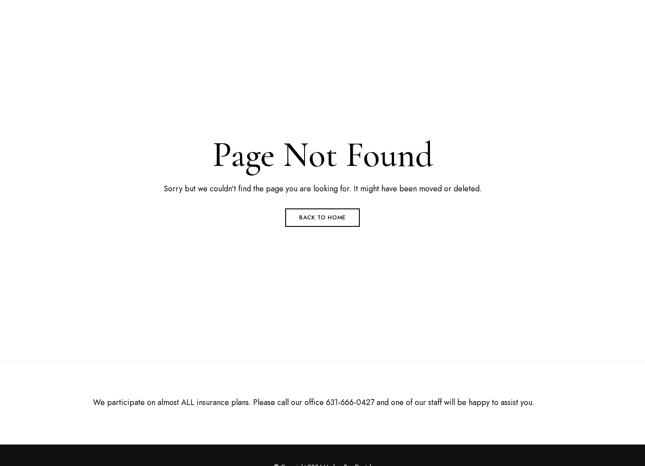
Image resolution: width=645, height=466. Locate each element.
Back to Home (322, 217)
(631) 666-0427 (464, 11)
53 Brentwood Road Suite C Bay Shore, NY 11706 (133, 11)
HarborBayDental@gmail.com (547, 11)
